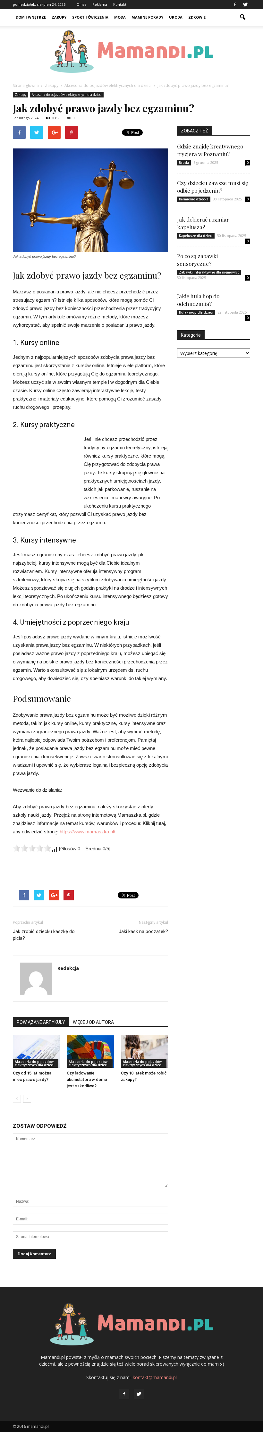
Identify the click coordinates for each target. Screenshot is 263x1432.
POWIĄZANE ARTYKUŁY (41, 1022)
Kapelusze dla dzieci (196, 235)
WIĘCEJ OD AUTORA (93, 1022)
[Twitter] (245, 4)
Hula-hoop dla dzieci (196, 312)
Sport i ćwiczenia (90, 17)
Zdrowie (197, 17)
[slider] (32, 848)
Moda (120, 17)
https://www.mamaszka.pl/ (87, 831)
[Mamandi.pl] (131, 51)
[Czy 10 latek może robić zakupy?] (144, 1051)
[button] (242, 17)
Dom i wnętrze (31, 17)
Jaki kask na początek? (143, 931)
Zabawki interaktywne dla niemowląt (209, 272)
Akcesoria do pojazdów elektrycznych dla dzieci (67, 94)
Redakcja (68, 968)
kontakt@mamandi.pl (155, 1377)
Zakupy (59, 17)
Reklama (99, 4)
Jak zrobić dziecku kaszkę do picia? (44, 935)
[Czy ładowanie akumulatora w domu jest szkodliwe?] (90, 1051)
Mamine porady (147, 17)
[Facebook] (235, 4)
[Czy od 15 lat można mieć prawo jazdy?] (36, 1051)
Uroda (175, 17)
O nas (81, 4)
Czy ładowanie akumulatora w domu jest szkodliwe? (87, 1079)
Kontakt (119, 4)
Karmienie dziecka (193, 199)
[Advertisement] (45, 470)
